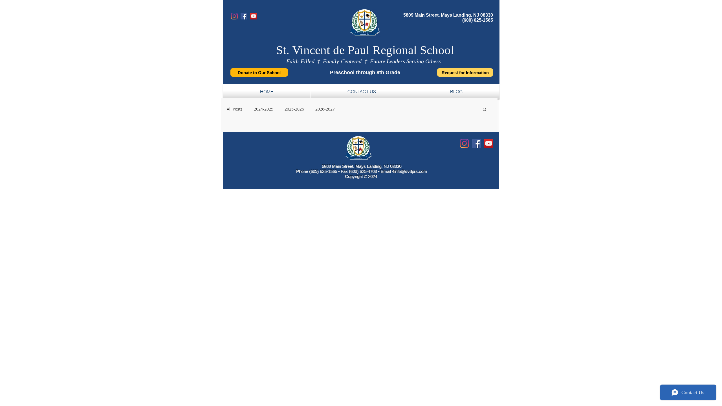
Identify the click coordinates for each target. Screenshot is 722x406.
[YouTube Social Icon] (488, 143)
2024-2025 (263, 109)
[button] (484, 110)
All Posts (235, 109)
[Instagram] (234, 16)
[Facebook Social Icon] (476, 143)
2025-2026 (294, 109)
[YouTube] (253, 16)
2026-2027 (325, 109)
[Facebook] (244, 16)
